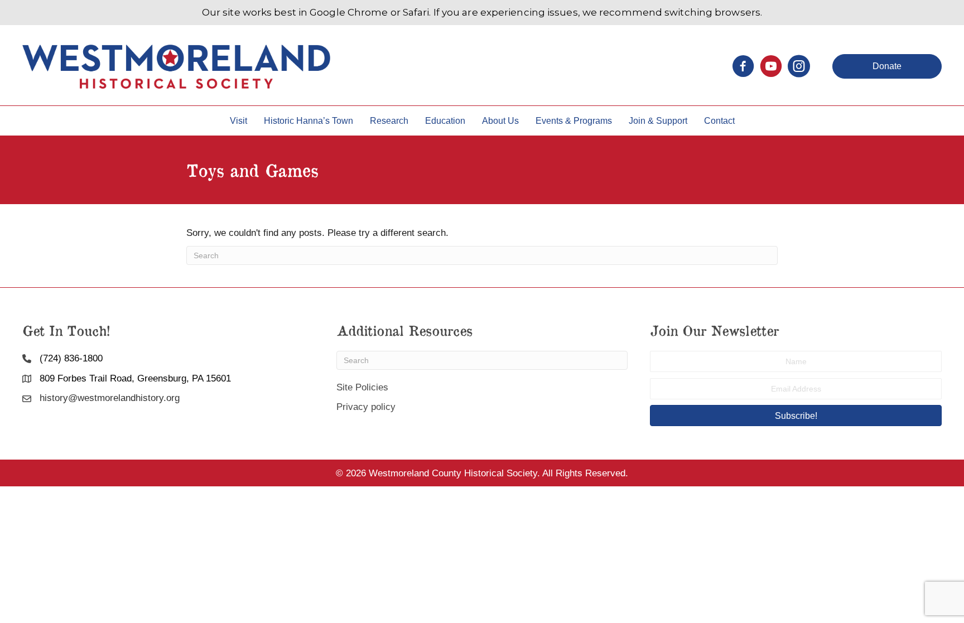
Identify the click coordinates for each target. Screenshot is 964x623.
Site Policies (362, 387)
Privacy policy (366, 407)
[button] (887, 66)
